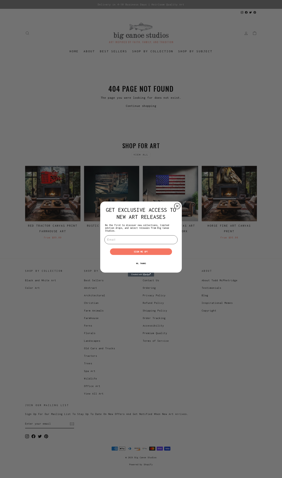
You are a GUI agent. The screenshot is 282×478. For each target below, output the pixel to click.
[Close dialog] (177, 206)
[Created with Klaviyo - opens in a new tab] (141, 275)
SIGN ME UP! (141, 251)
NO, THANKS (141, 263)
